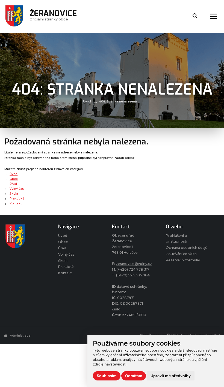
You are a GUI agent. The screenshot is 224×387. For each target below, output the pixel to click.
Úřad (13, 184)
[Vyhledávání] (195, 16)
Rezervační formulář (183, 260)
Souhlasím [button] (107, 375)
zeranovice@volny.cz (134, 264)
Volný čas (17, 189)
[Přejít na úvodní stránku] (25, 236)
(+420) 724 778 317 (133, 269)
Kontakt (16, 203)
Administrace (20, 335)
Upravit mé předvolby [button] (171, 375)
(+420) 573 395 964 (133, 275)
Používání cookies (181, 254)
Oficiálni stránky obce (53, 16)
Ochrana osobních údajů (186, 248)
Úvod (87, 101)
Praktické (17, 198)
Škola (14, 193)
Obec (14, 179)
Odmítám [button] (133, 375)
